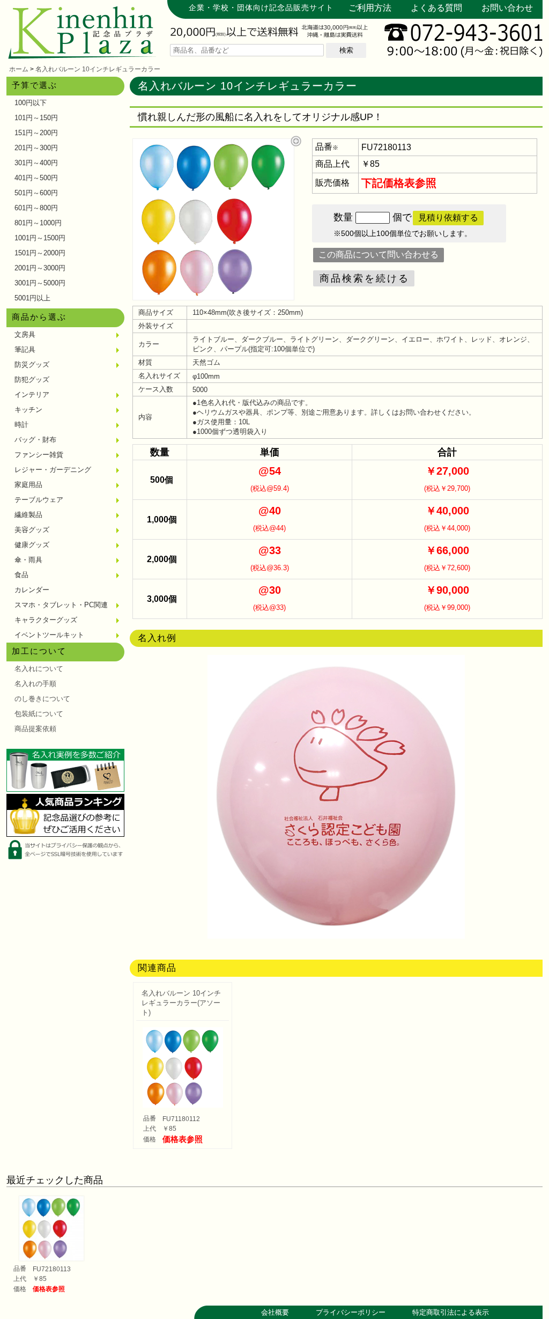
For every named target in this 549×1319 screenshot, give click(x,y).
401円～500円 (36, 178)
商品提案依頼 (35, 729)
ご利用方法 (369, 7)
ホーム (18, 69)
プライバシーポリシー (350, 1312)
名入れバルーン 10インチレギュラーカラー (97, 69)
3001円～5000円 (39, 283)
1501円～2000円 (39, 253)
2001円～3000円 (39, 268)
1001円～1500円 (39, 238)
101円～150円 (36, 118)
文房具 (24, 334)
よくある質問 (436, 7)
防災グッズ (31, 364)
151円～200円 (36, 133)
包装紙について (38, 714)
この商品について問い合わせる (378, 254)
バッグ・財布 (35, 440)
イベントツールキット (49, 635)
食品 (21, 575)
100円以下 (30, 103)
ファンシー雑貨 (38, 455)
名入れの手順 (35, 684)
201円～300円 (36, 148)
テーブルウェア (38, 500)
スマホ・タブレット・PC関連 (61, 605)
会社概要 (275, 1312)
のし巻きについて (42, 699)
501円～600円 (36, 193)
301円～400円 (36, 163)
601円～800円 (36, 208)
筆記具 (24, 349)
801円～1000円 (38, 223)
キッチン (28, 410)
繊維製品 (28, 515)
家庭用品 (28, 485)
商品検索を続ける (365, 278)
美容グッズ (31, 530)
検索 (346, 50)
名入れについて (38, 669)
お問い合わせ (507, 7)
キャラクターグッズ (45, 620)
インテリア (31, 394)
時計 (21, 425)
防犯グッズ (31, 379)
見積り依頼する (448, 217)
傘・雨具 (28, 560)
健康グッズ (31, 545)
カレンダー (31, 590)
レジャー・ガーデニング (52, 470)
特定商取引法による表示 (450, 1312)
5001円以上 (32, 298)
